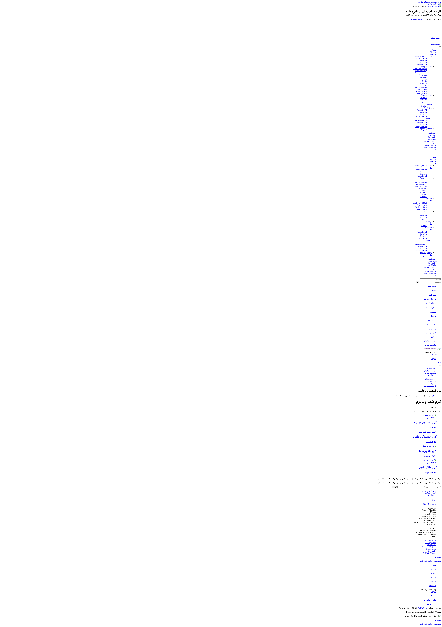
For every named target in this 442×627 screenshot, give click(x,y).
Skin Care (428, 85)
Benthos (424, 106)
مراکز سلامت (431, 500)
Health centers (431, 549)
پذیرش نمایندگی (430, 379)
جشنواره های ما (430, 345)
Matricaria (423, 83)
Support (433, 355)
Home (434, 50)
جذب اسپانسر (431, 381)
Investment (432, 135)
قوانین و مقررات (430, 600)
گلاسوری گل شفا (429, 504)
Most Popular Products (423, 56)
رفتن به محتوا (436, 44)
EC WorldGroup (430, 369)
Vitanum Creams (421, 73)
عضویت (434, 2)
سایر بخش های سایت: (428, 491)
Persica (424, 81)
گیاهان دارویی (431, 320)
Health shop (432, 133)
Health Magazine (430, 147)
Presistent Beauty (421, 71)
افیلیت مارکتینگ (430, 333)
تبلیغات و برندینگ (430, 341)
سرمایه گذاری (431, 303)
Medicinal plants (430, 145)
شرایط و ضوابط (430, 604)
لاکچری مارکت (430, 307)
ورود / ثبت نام (436, 38)
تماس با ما (432, 329)
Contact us (432, 149)
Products (433, 54)
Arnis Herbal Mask (420, 69)
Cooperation (431, 137)
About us (433, 52)
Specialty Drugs (426, 129)
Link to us (432, 586)
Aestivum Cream (421, 91)
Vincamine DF (422, 65)
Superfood (423, 60)
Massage (429, 104)
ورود (439, 2)
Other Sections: (430, 541)
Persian (420, 19)
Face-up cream (422, 89)
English (414, 19)
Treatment (428, 118)
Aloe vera (423, 79)
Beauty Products (426, 67)
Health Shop (431, 545)
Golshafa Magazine (429, 547)
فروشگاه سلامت (424, 2)
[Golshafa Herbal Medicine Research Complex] (434, 4)
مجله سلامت (431, 324)
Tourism (433, 143)
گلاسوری (433, 312)
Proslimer (423, 62)
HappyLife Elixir (421, 58)
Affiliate (433, 577)
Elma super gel (421, 102)
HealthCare (428, 108)
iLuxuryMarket (430, 139)
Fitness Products (426, 96)
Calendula (423, 77)
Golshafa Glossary (429, 141)
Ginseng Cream (421, 94)
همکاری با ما (431, 337)
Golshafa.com (423, 608)
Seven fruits (423, 75)
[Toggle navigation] (440, 46)
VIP (439, 363)
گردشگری (432, 316)
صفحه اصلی (436, 396)
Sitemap (433, 573)
